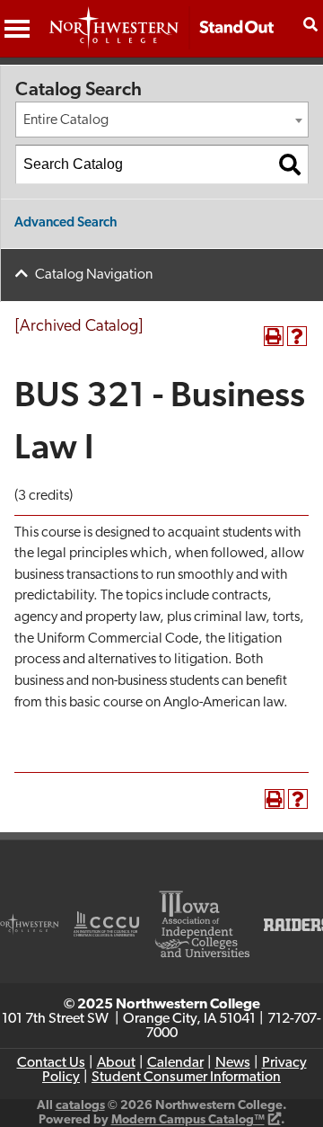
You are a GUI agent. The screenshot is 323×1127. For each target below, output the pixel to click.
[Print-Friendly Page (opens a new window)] (274, 336)
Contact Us (51, 1063)
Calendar (175, 1063)
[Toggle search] (310, 24)
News (232, 1063)
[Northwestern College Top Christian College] (161, 36)
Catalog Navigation (94, 275)
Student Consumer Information (186, 1077)
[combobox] (162, 120)
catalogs (80, 1106)
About (116, 1063)
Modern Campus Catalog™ (188, 1120)
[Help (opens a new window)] (297, 336)
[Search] (290, 164)
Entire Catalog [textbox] (66, 120)
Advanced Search (66, 223)
